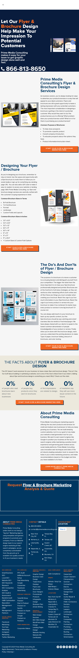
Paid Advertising (23, 580)
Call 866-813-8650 (69, 5)
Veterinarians (68, 637)
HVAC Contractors (70, 602)
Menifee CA (52, 624)
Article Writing (38, 607)
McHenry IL (52, 599)
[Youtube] (76, 647)
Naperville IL (52, 602)
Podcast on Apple (23, 611)
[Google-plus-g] (64, 647)
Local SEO (5, 578)
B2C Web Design (39, 620)
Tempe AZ (52, 612)
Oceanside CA (53, 627)
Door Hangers (38, 592)
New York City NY (54, 597)
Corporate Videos (23, 628)
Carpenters (68, 574)
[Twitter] (61, 647)
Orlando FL (52, 607)
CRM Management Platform (7, 610)
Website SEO (6, 580)
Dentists (67, 604)
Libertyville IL (53, 604)
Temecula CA (53, 617)
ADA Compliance (54, 574)
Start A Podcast (23, 603)
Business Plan (38, 604)
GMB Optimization (8, 600)
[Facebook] (58, 647)
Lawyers (67, 609)
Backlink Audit (7, 598)
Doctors (66, 607)
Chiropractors (69, 579)
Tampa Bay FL (53, 609)
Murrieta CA (52, 619)
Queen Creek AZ (54, 614)
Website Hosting (39, 632)
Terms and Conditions (23, 649)
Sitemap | (10, 652)
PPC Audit (21, 573)
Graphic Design (38, 574)
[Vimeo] (73, 647)
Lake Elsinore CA (54, 622)
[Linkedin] (67, 647)
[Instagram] (70, 647)
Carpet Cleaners (70, 577)
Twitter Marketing (8, 637)
